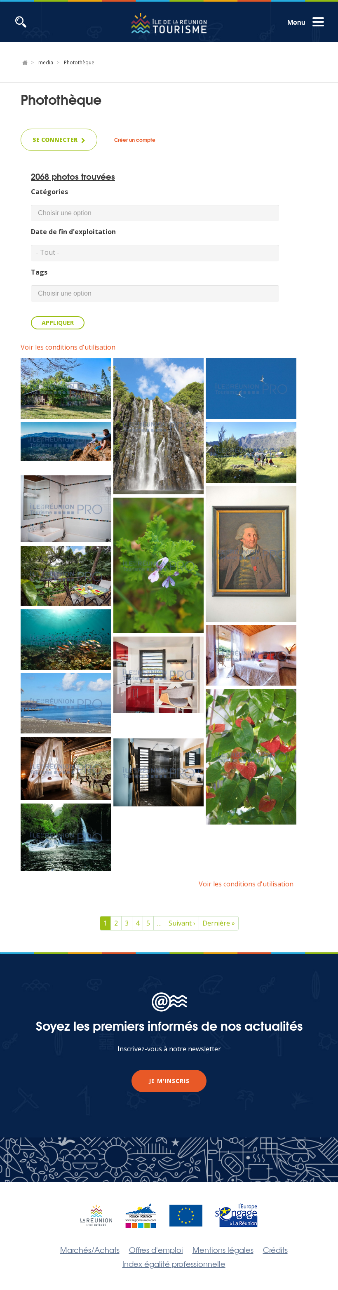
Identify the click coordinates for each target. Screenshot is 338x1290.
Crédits (275, 1249)
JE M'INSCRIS (169, 1081)
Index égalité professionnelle (173, 1263)
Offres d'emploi (156, 1249)
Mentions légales (223, 1249)
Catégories (49, 191)
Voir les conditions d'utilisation (68, 347)
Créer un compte (134, 139)
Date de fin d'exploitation (73, 231)
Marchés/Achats (90, 1249)
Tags (39, 272)
